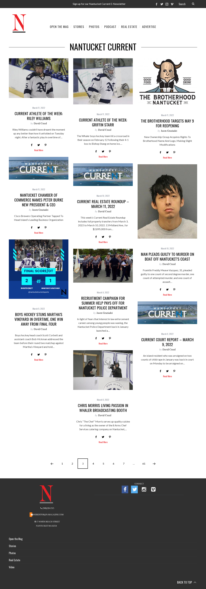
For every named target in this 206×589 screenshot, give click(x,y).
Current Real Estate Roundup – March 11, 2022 (103, 203)
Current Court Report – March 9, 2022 (167, 342)
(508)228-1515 (48, 508)
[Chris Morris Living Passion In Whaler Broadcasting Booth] (103, 370)
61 (143, 463)
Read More (38, 150)
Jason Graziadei (169, 130)
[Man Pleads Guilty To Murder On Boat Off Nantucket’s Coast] (167, 201)
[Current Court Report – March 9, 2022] (167, 312)
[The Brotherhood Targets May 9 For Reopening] (167, 81)
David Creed (40, 123)
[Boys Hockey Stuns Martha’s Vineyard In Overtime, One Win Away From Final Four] (38, 269)
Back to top (185, 582)
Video (11, 567)
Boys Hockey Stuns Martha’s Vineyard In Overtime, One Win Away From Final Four (38, 319)
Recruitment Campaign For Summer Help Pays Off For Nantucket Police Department (103, 303)
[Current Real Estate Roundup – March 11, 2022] (103, 174)
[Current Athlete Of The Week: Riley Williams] (38, 78)
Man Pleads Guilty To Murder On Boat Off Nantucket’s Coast (167, 256)
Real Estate (14, 560)
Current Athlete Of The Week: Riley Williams (39, 115)
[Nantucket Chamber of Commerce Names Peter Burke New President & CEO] (38, 168)
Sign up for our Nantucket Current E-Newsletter (99, 3)
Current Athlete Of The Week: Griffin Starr (103, 122)
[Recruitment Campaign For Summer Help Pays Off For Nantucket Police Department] (103, 266)
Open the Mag (16, 539)
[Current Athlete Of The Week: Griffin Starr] (103, 81)
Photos (12, 553)
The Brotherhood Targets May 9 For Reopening (167, 123)
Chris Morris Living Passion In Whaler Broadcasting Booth (103, 407)
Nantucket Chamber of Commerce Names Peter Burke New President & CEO (38, 199)
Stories (12, 546)
